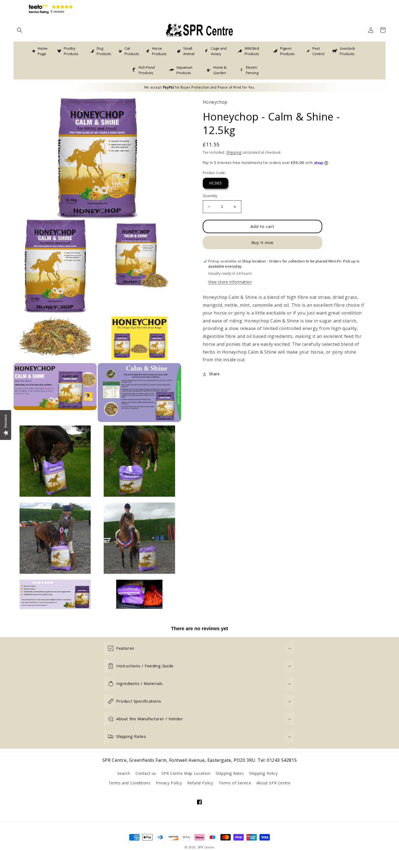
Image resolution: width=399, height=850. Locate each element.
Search (123, 773)
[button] (20, 30)
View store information (230, 282)
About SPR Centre (273, 782)
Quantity (210, 196)
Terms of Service (235, 782)
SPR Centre (206, 847)
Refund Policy (200, 782)
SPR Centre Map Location (186, 773)
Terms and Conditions (130, 782)
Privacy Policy (169, 782)
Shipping (233, 152)
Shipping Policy (263, 773)
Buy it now (262, 242)
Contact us (145, 773)
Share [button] (214, 374)
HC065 (215, 183)
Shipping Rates (230, 773)
